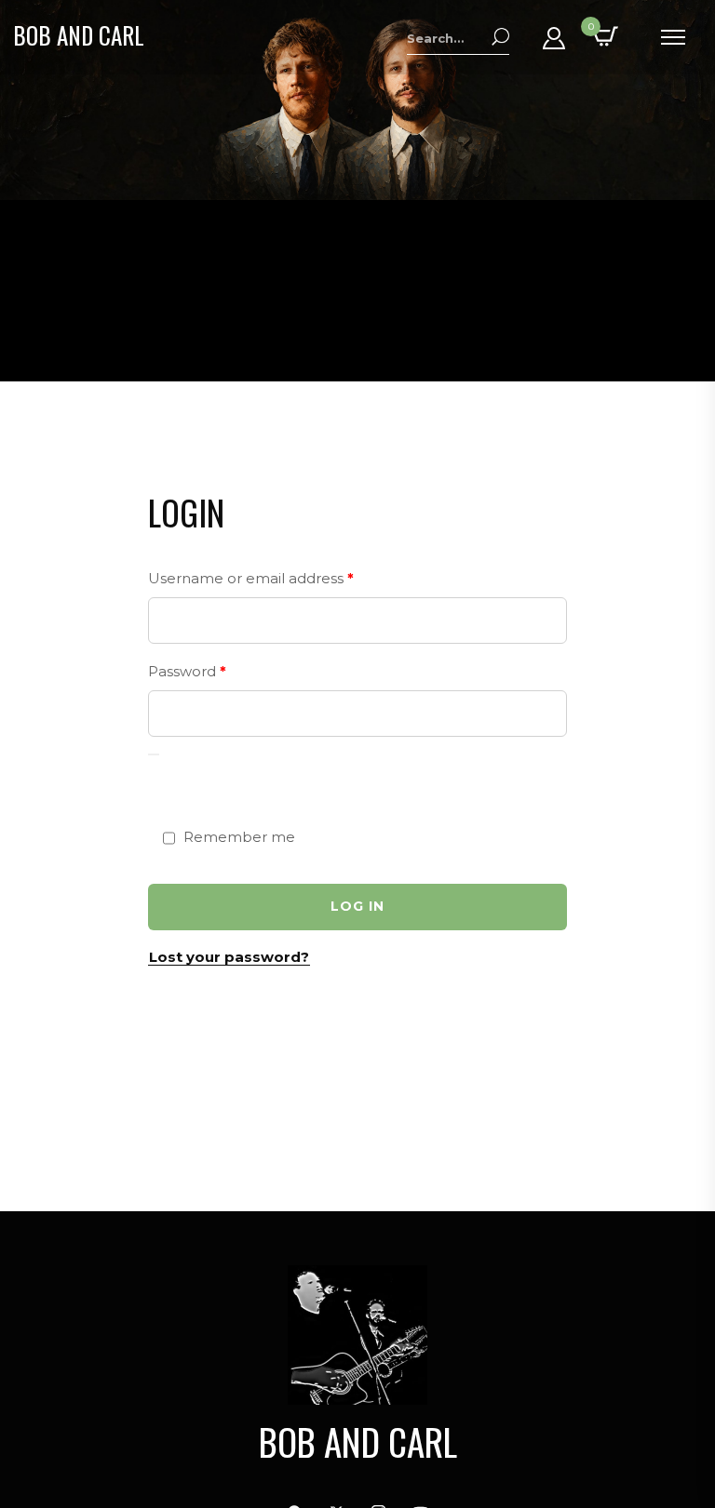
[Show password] (153, 754)
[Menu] (672, 37)
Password (219, 669)
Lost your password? (229, 957)
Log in (357, 906)
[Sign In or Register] (553, 44)
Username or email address (283, 576)
